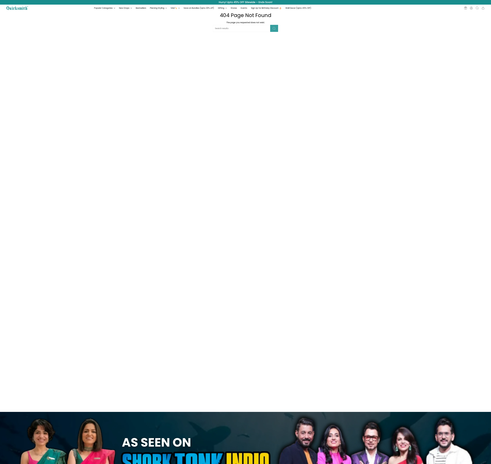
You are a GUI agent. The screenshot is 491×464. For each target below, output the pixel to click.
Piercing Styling (157, 8)
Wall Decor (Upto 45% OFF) (298, 8)
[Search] (274, 28)
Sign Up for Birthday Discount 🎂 (266, 8)
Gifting (221, 8)
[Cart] (483, 8)
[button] (477, 8)
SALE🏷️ (174, 8)
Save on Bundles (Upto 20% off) (199, 8)
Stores (234, 8)
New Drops (124, 8)
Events (244, 8)
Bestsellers (141, 8)
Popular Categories (103, 8)
